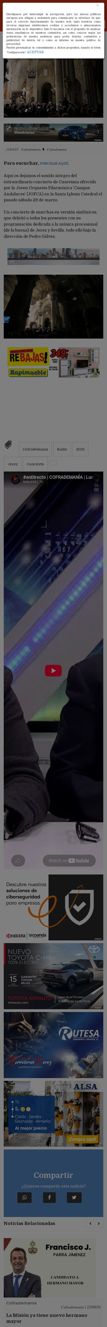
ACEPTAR (35, 52)
